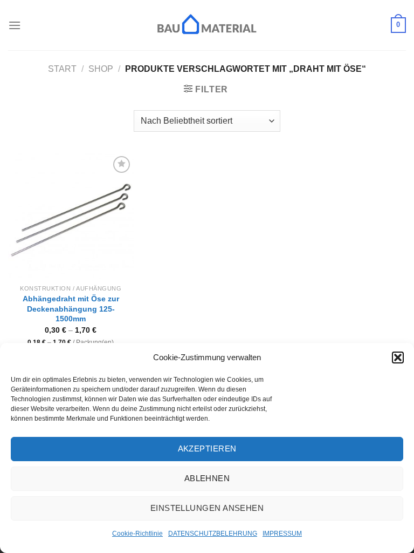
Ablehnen (207, 478)
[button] (397, 357)
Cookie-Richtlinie (137, 533)
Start (62, 68)
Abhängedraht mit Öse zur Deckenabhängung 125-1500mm (71, 308)
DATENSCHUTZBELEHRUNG (212, 533)
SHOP (100, 68)
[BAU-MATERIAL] (207, 24)
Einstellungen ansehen (207, 507)
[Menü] (14, 25)
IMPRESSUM (282, 533)
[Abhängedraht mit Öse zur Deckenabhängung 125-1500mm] (71, 216)
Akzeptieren (207, 448)
